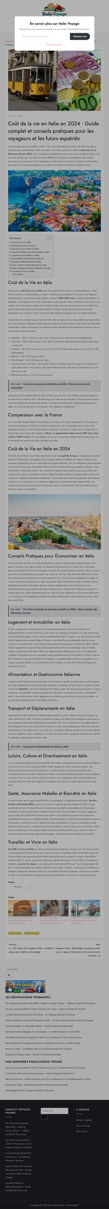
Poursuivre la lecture (54, 44)
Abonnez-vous (80, 36)
